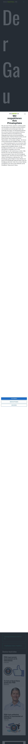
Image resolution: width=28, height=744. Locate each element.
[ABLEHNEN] (25, 114)
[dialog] (14, 372)
